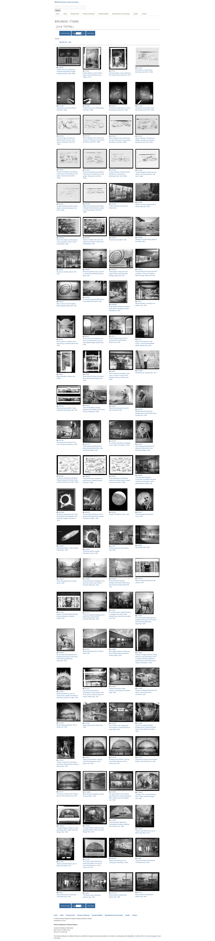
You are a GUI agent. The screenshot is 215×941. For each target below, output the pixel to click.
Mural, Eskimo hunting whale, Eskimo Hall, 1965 (118, 896)
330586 (140, 202)
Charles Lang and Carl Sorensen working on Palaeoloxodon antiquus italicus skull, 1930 (68, 764)
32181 (113, 546)
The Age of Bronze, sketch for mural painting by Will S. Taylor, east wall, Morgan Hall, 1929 (67, 830)
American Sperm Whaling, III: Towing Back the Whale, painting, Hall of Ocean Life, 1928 (119, 824)
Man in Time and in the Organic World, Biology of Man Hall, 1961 (67, 305)
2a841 (61, 892)
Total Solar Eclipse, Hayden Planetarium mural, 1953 (91, 552)
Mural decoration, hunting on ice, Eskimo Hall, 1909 (145, 304)
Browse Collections (89, 14)
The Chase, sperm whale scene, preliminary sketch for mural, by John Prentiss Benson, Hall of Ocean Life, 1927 (92, 864)
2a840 (87, 893)
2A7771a (114, 893)
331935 (61, 136)
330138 (61, 238)
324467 (113, 406)
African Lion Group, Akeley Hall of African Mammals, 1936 (145, 205)
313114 (61, 792)
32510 (139, 339)
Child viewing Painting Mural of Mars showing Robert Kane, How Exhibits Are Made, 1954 (93, 448)
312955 (113, 792)
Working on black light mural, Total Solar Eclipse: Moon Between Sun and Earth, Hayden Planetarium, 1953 (67, 517)
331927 (61, 204)
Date (69, 42)
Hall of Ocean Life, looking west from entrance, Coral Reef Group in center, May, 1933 (119, 727)
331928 (140, 170)
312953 (61, 826)
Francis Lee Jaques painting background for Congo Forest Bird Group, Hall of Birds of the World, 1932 (145, 728)
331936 (140, 106)
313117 (87, 757)
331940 (140, 68)
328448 (87, 269)
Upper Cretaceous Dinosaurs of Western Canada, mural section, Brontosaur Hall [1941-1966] (145, 140)
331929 (113, 170)
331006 (113, 204)
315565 (61, 691)
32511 (113, 336)
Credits (135, 14)
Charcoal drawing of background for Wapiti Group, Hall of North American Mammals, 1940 (94, 617)
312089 (113, 820)
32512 (87, 336)
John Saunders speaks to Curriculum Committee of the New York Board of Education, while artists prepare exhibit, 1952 (145, 480)
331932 (140, 136)
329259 (113, 238)
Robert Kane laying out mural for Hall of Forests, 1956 (119, 409)
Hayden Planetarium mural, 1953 (119, 514)
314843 (113, 686)
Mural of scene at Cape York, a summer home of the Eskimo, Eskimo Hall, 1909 (118, 340)
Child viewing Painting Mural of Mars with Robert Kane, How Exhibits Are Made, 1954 (144, 448)
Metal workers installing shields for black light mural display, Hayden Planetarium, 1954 (119, 308)
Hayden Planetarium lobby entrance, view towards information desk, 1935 (119, 690)
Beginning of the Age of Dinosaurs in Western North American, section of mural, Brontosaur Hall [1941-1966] (93, 209)
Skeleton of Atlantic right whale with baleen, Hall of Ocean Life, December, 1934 (146, 692)
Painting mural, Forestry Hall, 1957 (145, 373)
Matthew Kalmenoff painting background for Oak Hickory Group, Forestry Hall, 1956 (146, 413)
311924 (87, 859)
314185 (113, 723)
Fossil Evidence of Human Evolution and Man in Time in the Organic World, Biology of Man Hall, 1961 (146, 273)
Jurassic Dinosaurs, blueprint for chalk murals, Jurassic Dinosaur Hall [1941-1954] (92, 480)
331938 (87, 106)
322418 (87, 512)
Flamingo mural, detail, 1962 (117, 240)
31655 (113, 610)
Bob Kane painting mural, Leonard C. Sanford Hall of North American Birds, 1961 (93, 273)
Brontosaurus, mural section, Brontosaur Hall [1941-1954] (144, 71)
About (65, 14)
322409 (61, 546)
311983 (61, 862)
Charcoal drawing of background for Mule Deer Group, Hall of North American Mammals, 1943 (94, 583)
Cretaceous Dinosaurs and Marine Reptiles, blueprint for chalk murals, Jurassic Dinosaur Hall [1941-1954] (67, 480)
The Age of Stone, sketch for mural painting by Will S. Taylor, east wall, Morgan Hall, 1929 (93, 830)
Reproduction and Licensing (121, 14)
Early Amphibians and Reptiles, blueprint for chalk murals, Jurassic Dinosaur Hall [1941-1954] (119, 480)
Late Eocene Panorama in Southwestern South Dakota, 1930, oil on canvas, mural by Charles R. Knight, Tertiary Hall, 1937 (93, 693)
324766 (61, 406)
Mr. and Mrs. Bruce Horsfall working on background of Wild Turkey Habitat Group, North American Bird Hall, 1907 (120, 615)
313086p (87, 792)
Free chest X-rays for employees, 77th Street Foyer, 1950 (145, 861)
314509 (140, 688)
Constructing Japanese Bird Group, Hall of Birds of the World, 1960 (93, 300)
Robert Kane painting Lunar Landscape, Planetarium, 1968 (118, 861)
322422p (61, 512)
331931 (61, 170)
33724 (113, 71)
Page (74, 33)
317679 (140, 578)
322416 (113, 512)
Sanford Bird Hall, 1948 (142, 547)
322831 (113, 476)
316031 (87, 649)
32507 (113, 371)
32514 (139, 301)
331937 (113, 106)
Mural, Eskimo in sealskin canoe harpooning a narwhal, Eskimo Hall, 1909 (67, 343)
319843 (61, 579)
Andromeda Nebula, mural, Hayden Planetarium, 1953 (67, 549)
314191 (87, 723)
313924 (140, 723)
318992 (87, 579)
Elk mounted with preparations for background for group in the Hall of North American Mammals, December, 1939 (145, 621)
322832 (87, 476)
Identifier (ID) (63, 42)
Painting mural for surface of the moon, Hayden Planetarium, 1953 (67, 443)
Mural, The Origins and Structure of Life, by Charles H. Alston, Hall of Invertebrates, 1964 (67, 242)
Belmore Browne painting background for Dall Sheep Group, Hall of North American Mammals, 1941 (119, 584)
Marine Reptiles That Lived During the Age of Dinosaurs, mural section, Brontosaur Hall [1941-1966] (94, 140)
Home (57, 14)
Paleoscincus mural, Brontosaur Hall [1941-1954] (66, 109)
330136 (87, 238)
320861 (140, 545)
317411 (87, 613)
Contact (144, 14)
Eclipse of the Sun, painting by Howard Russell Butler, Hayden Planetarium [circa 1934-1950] (66, 71)
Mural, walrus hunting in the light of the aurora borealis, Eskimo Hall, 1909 (93, 378)
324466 (140, 409)
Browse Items (75, 14)
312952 (87, 826)
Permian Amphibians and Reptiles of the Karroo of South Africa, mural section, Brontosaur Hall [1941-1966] (67, 175)
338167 (61, 67)
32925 (61, 270)
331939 (61, 106)
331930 (87, 170)
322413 (140, 512)
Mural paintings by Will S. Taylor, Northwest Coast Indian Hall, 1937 (67, 409)
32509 (61, 374)
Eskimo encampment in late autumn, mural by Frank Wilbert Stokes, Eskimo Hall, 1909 (144, 343)
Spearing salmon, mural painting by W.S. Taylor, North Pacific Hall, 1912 (120, 74)
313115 (140, 757)
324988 (140, 371)
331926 (87, 204)
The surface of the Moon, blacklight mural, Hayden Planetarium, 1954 (119, 444)
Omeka (63, 920)
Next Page (90, 33)
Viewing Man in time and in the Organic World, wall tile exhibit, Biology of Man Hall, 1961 (118, 273)
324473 (87, 405)
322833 (61, 476)
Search (58, 10)
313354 (61, 760)
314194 (61, 723)
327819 (113, 269)
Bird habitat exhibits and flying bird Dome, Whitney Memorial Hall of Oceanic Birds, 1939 (119, 653)
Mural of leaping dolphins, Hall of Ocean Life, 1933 (67, 726)
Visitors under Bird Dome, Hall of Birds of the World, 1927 (145, 832)
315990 (113, 649)
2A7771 (140, 892)
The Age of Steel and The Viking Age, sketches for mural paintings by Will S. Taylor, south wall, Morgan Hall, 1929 (120, 797)
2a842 (139, 858)
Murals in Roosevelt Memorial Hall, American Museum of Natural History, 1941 (67, 616)
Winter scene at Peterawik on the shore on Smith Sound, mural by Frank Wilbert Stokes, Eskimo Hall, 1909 (93, 341)
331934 (87, 136)
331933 (113, 136)
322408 (87, 549)
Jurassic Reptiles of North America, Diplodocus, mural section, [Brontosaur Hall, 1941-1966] (119, 174)
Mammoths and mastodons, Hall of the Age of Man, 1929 (93, 795)
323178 (87, 444)
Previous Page (65, 33)
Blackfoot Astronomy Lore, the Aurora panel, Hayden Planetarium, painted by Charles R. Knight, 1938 (67, 695)
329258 (140, 237)
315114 (87, 688)
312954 (140, 792)
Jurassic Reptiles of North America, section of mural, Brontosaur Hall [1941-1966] (146, 174)
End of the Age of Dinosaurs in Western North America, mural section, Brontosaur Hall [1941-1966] (66, 141)
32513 (61, 339)
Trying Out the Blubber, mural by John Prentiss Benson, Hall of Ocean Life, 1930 (92, 761)
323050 (140, 444)
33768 (87, 71)
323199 (61, 440)
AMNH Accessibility (146, 936)
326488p (114, 304)
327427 (87, 297)
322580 (140, 475)
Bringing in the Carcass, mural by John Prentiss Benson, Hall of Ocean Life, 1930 (119, 761)
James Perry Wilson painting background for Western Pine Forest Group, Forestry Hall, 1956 (94, 409)
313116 (113, 757)
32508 (87, 374)
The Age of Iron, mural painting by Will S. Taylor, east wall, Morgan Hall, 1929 (145, 796)
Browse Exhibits (103, 14)
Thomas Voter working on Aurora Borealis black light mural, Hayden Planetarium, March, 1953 (93, 516)
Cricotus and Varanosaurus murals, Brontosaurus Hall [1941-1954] (119, 109)
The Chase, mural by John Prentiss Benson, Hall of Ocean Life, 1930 (67, 795)
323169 (113, 441)
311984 (140, 829)
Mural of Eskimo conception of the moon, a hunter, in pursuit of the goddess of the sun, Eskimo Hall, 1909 (119, 376)
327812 (61, 302)
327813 (140, 269)
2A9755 (113, 858)
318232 (113, 579)
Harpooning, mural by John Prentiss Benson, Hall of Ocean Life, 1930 (146, 760)
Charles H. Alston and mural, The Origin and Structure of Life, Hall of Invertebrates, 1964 (93, 242)
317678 (61, 612)
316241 (140, 616)
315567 (140, 652)
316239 (61, 652)
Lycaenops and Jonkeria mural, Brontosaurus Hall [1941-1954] (144, 109)
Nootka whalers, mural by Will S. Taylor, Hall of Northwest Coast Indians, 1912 (92, 75)
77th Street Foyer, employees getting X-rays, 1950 (92, 896)
